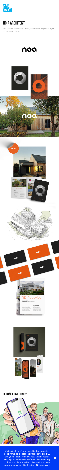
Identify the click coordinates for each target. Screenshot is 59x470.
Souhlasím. (28, 465)
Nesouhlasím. (43, 465)
